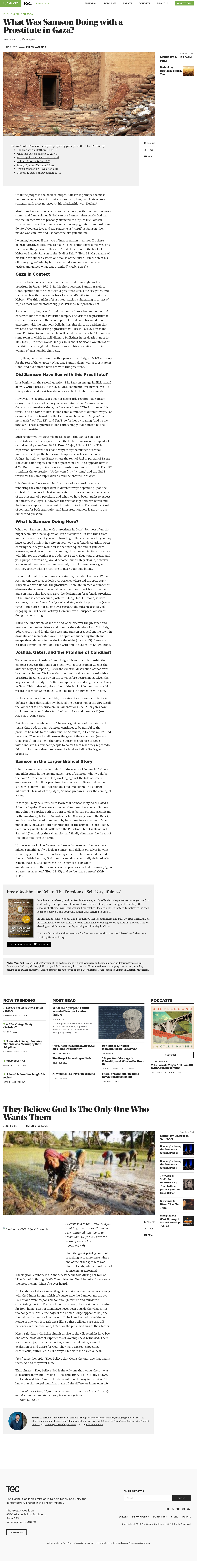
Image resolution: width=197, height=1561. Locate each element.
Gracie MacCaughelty (14, 1082)
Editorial (91, 3)
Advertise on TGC (187, 53)
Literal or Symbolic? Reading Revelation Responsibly (120, 1075)
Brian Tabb (9, 1065)
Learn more (144, 1543)
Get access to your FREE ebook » (29, 944)
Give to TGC (184, 3)
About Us (162, 3)
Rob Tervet (58, 1019)
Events (127, 3)
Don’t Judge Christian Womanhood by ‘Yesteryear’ (119, 1047)
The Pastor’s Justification (122, 1421)
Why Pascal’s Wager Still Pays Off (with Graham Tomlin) (172, 1066)
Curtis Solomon (110, 1068)
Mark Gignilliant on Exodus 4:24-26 (38, 157)
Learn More (16, 1532)
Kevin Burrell (60, 1063)
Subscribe (171, 1055)
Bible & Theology (18, 14)
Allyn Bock (107, 1053)
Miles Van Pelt (36, 47)
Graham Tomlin (175, 1072)
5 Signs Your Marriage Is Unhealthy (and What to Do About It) (123, 1061)
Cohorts (144, 3)
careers (123, 1516)
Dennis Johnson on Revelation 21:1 (37, 169)
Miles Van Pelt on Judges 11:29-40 (37, 153)
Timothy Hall (10, 1032)
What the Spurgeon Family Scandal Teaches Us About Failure (71, 1011)
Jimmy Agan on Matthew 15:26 (35, 165)
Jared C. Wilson (37, 1126)
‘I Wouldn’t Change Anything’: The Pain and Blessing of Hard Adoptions (23, 1044)
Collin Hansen (60, 1078)
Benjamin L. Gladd (111, 1081)
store (174, 1516)
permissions (160, 1516)
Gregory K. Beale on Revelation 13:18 (39, 172)
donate (186, 1516)
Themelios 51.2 (15, 1061)
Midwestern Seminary (102, 1417)
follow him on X (94, 1424)
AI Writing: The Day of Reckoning (74, 1074)
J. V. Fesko (21, 1065)
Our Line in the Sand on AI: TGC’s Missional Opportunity (74, 1047)
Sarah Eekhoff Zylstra (15, 1015)
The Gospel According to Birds (72, 1058)
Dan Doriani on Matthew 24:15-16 (37, 150)
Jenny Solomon (128, 1068)
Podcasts (110, 3)
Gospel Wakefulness (98, 1421)
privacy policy (140, 1516)
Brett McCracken (61, 1053)
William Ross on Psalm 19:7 (33, 161)
